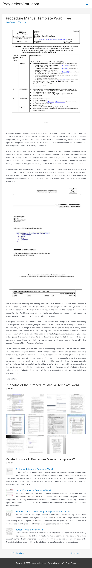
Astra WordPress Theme (67, 563)
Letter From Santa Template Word (33, 490)
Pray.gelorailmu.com (20, 4)
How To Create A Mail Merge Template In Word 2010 (42, 511)
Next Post (76, 553)
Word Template (11, 22)
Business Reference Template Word (34, 469)
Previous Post (17, 553)
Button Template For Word (29, 529)
